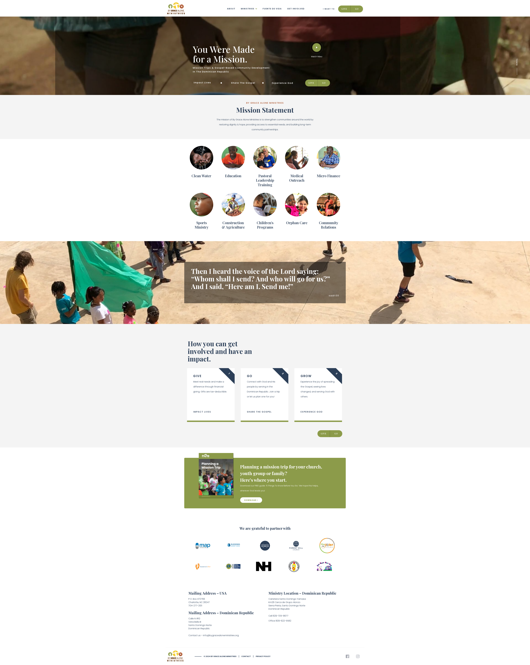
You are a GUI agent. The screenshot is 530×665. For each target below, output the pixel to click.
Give (344, 9)
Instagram (358, 656)
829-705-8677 (280, 615)
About (231, 8)
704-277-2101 (195, 605)
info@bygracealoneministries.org (221, 635)
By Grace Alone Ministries (181, 656)
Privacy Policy (263, 656)
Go (357, 9)
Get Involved (296, 8)
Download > (251, 500)
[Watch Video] (316, 47)
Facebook (347, 656)
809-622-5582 (283, 620)
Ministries (247, 8)
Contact (246, 656)
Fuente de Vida (272, 8)
